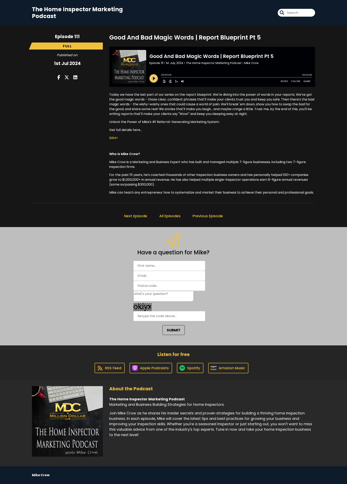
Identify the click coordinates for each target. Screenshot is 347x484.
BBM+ (113, 138)
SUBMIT (174, 330)
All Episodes (170, 215)
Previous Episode (208, 215)
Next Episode (135, 215)
